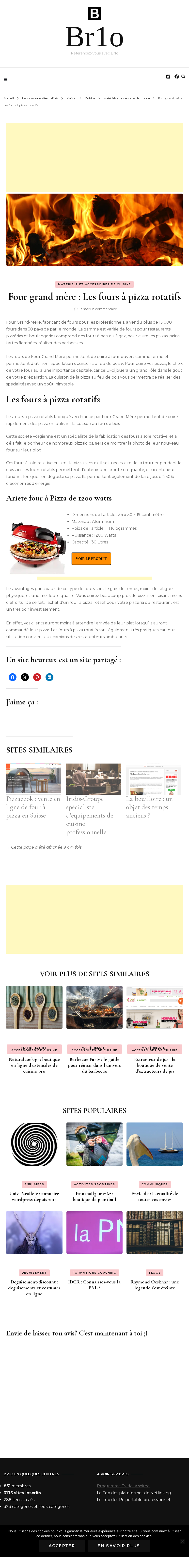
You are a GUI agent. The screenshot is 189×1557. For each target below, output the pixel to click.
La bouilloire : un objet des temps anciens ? (149, 806)
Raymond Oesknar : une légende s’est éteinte (154, 1285)
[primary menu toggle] (7, 79)
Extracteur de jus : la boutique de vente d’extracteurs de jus (154, 1065)
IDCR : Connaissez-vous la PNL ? (94, 1285)
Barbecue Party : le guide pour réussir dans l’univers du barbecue (94, 1065)
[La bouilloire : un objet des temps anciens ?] (153, 779)
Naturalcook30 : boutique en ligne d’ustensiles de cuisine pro (34, 1065)
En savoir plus (119, 1546)
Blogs (155, 1272)
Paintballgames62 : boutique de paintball (94, 1196)
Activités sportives (94, 1184)
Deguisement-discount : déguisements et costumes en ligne (34, 1288)
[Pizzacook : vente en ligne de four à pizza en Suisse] (33, 779)
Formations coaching (94, 1272)
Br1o (94, 36)
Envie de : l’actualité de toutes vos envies (154, 1196)
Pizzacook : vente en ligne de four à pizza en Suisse (33, 806)
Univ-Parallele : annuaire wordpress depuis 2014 (34, 1196)
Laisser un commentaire (98, 309)
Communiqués (155, 1184)
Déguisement (34, 1272)
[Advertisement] (94, 157)
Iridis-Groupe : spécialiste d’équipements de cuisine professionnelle (89, 815)
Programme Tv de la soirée (123, 1486)
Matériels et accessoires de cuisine (94, 284)
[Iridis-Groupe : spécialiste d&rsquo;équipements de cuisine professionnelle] (93, 779)
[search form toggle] (183, 77)
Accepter (62, 1546)
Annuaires (34, 1184)
